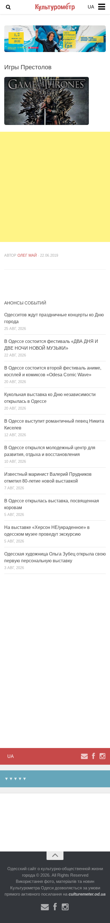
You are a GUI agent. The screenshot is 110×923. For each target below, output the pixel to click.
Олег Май (27, 255)
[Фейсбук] (93, 756)
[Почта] (84, 756)
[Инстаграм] (102, 756)
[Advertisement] (55, 187)
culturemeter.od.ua (87, 894)
